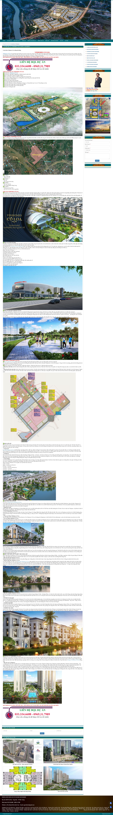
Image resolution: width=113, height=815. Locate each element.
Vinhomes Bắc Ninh (28, 809)
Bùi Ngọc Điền (94, 90)
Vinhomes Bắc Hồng (20, 807)
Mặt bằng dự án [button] (17, 40)
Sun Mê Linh (27, 807)
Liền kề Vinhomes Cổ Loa (8, 449)
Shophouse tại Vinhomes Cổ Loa (14, 502)
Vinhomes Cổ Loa (14, 73)
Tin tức (61, 40)
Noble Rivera (101, 808)
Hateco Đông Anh (9, 808)
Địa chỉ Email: (88, 144)
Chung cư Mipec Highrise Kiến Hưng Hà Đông (22, 791)
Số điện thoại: (87, 148)
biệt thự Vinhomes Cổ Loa (23, 561)
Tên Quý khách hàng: (89, 140)
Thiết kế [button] (24, 40)
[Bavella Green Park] (97, 127)
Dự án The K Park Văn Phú (63, 791)
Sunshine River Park (28, 808)
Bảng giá (47, 40)
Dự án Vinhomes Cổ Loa (9, 361)
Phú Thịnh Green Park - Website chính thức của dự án (22, 764)
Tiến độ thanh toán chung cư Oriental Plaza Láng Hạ (62, 764)
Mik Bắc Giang (95, 808)
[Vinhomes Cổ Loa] (97, 108)
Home (4, 40)
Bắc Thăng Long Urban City (98, 807)
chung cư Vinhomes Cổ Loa (73, 660)
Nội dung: (87, 152)
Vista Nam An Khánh (18, 809)
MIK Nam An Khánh (37, 808)
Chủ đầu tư (9, 40)
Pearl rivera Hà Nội (34, 807)
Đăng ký (42, 733)
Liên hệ (66, 40)
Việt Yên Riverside (10, 809)
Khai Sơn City (45, 808)
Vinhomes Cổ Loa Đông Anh (17, 246)
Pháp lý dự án (41, 40)
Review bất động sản (43, 807)
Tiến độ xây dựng (54, 40)
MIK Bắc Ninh (82, 808)
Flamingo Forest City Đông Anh (8, 807)
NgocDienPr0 (108, 813)
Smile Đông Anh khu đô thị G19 (78, 807)
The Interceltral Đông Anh (66, 807)
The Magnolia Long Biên (18, 808)
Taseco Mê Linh (64, 808)
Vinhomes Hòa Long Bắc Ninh (54, 807)
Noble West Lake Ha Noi (73, 808)
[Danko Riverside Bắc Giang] (56, 19)
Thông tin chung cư (31, 40)
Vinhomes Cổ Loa (7, 53)
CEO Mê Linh (88, 808)
